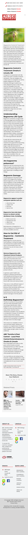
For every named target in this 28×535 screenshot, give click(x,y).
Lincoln (15, 341)
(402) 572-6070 (9, 477)
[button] (5, 400)
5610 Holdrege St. (21, 428)
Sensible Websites (20, 507)
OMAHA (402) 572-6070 (15, 6)
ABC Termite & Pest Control (10, 366)
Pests (10, 367)
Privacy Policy (14, 503)
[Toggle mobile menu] (25, 15)
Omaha (7, 341)
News (7, 367)
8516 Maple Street (7, 470)
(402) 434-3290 (22, 435)
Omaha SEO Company (18, 506)
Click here (8, 451)
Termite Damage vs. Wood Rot (19, 402)
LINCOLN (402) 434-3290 (15, 3)
